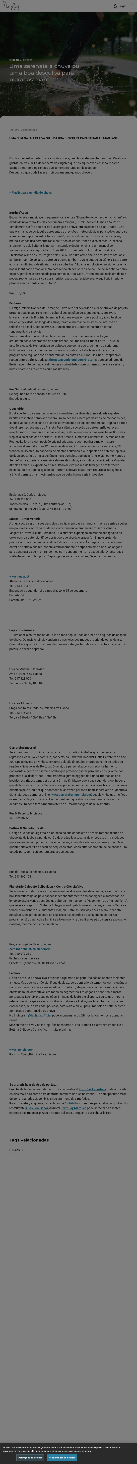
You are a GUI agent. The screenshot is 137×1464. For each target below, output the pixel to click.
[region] (68, 1453)
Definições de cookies (30, 1457)
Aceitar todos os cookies (62, 1457)
